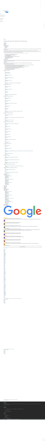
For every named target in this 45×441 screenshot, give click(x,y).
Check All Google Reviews (22, 246)
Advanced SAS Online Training (8, 182)
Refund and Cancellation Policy (8, 418)
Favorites (3, 16)
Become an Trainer (7, 417)
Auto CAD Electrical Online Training (8, 201)
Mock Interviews (13, 69)
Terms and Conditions (7, 415)
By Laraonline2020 (7, 181)
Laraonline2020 (5, 43)
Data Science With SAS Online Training (9, 179)
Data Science (5, 44)
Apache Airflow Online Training (8, 191)
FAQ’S (5, 414)
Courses (1, 16)
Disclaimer (6, 416)
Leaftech (19, 419)
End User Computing (6, 349)
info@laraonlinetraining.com (8, 411)
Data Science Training (6, 45)
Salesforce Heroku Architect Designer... (9, 198)
